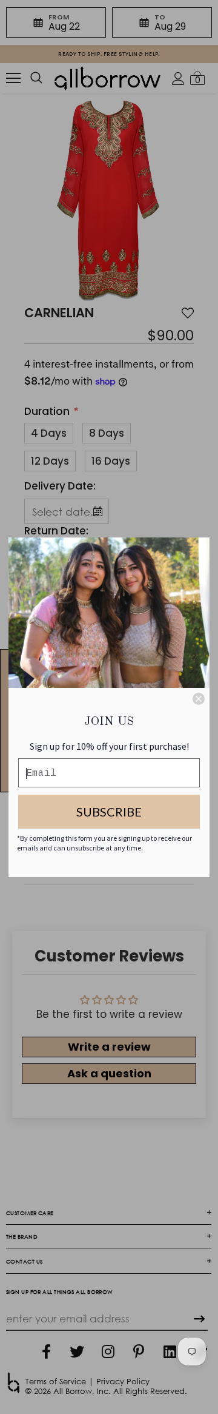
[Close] (199, 699)
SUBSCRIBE (109, 811)
